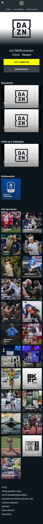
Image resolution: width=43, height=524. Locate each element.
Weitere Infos (21, 69)
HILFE (4, 487)
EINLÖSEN (6, 514)
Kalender (18, 9)
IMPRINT (6, 506)
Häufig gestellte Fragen (12, 491)
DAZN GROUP (8, 510)
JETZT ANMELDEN (21, 62)
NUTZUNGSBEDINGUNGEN (14, 495)
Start (8, 9)
